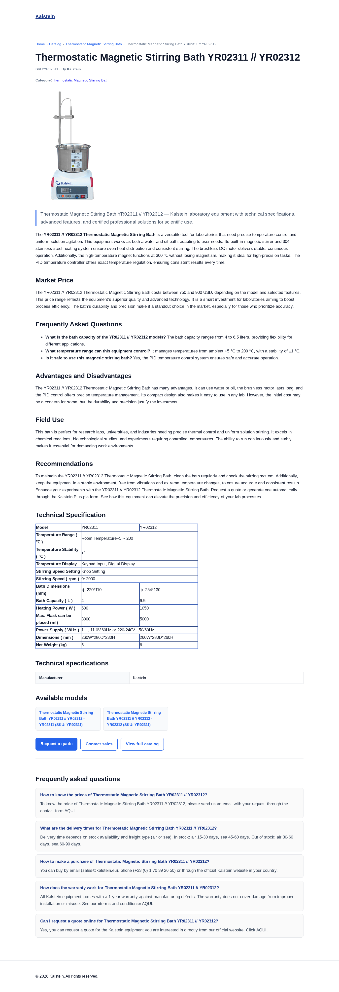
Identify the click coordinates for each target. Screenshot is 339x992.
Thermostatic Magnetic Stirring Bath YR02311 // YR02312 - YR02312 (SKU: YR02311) (134, 718)
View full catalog (142, 744)
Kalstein (45, 16)
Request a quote (56, 743)
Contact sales (99, 744)
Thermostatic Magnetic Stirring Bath (80, 80)
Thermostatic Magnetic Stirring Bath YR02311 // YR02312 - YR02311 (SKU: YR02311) (66, 718)
